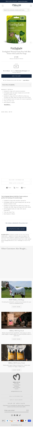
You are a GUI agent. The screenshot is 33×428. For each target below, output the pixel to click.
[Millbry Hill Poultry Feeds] (16, 352)
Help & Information (16, 396)
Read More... (7, 104)
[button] (16, 228)
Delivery (11, 58)
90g (16, 66)
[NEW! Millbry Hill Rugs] (16, 289)
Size (16, 63)
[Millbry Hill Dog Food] (16, 320)
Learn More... (26, 80)
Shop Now (16, 306)
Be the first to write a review (16, 229)
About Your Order (16, 399)
